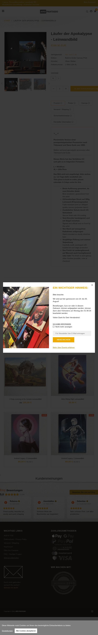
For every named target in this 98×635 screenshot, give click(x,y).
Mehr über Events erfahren (64, 347)
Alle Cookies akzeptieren (26, 631)
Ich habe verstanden (62, 324)
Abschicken (63, 340)
